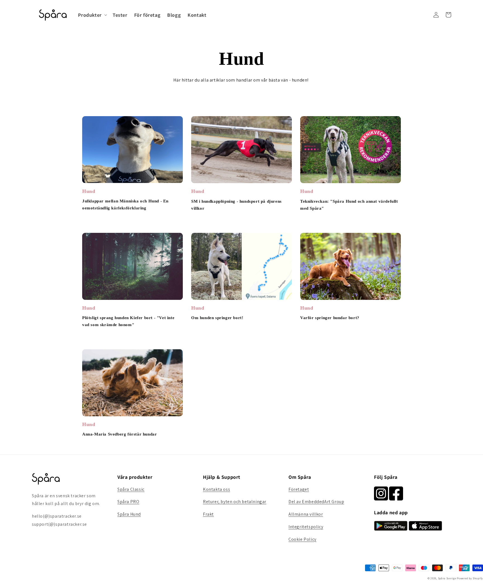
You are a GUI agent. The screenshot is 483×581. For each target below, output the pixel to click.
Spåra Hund (129, 514)
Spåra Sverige (447, 578)
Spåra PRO (128, 502)
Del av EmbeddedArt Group (316, 502)
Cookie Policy (302, 539)
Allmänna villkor (305, 514)
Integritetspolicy (305, 527)
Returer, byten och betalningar (234, 502)
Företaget (298, 489)
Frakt (208, 514)
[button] (92, 14)
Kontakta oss (216, 489)
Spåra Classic (131, 489)
